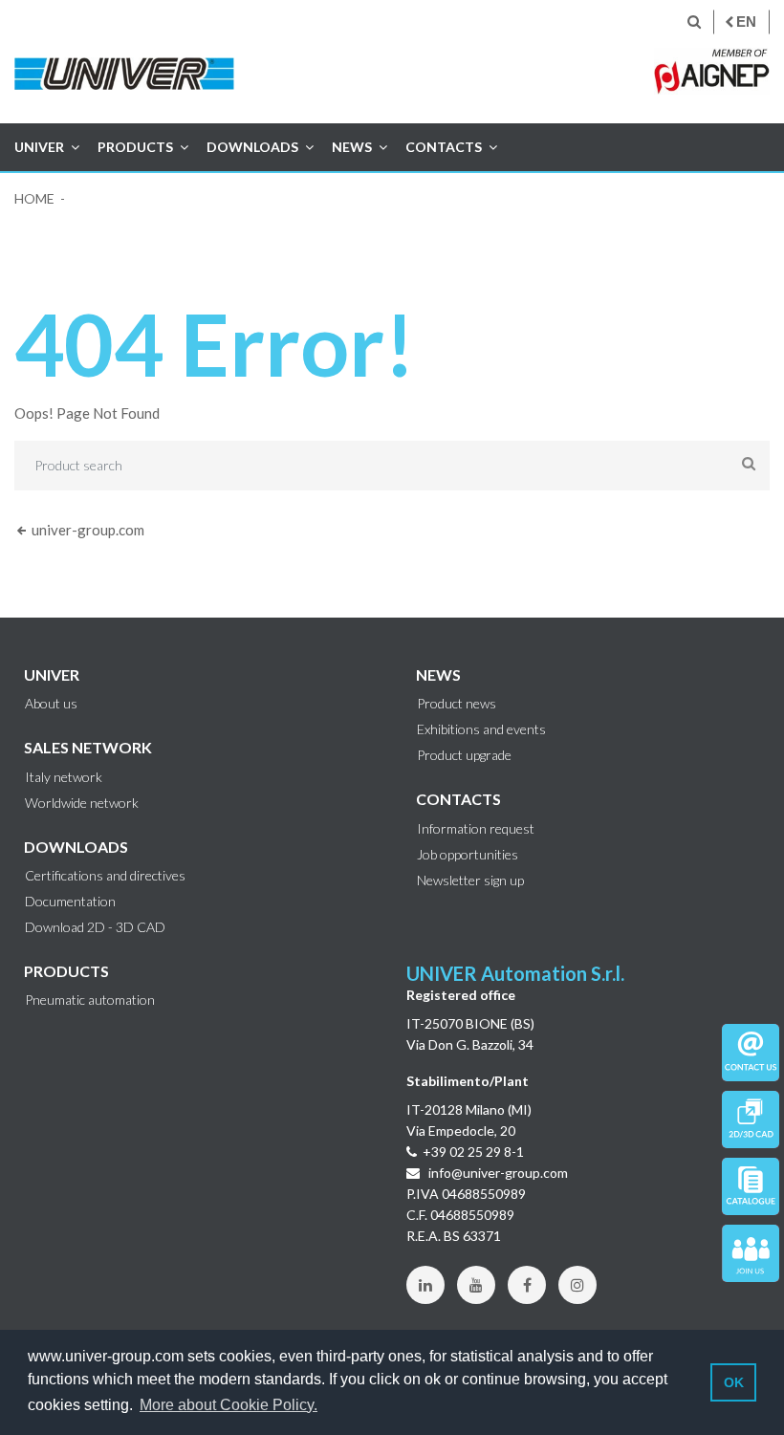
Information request (475, 829)
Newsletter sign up (470, 880)
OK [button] (734, 1382)
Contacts (443, 147)
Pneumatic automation (90, 1000)
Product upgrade (464, 755)
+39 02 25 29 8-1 (473, 1151)
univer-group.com (86, 529)
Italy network (63, 777)
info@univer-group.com (496, 1172)
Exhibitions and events (481, 729)
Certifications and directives (105, 875)
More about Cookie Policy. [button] (228, 1405)
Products (135, 147)
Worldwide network (82, 803)
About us (51, 703)
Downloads (252, 147)
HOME (34, 198)
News (352, 147)
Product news (456, 703)
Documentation (70, 901)
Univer (39, 147)
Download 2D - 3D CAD (95, 927)
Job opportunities (467, 854)
